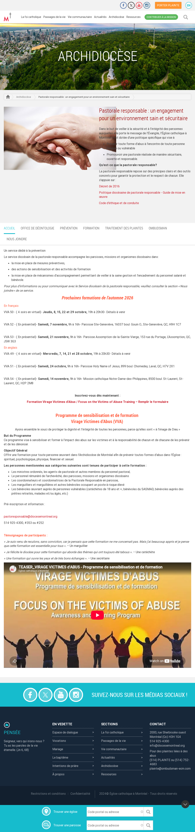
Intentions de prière (65, 766)
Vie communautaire (80, 17)
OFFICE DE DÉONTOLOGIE (37, 228)
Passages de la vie (54, 17)
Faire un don (112, 5)
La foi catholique (31, 17)
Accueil (9, 228)
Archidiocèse (116, 17)
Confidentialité (80, 793)
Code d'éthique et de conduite (119, 203)
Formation (91, 228)
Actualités (100, 17)
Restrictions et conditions (48, 793)
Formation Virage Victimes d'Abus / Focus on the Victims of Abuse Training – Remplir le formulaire (97, 402)
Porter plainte (168, 5)
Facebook (123, 5)
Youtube (139, 5)
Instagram (146, 5)
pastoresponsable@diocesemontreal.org (30, 516)
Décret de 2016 (109, 186)
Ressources (133, 17)
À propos (58, 774)
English (188, 5)
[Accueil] (7, 17)
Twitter (131, 5)
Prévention (69, 228)
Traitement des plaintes (124, 228)
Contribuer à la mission (161, 17)
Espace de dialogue (65, 732)
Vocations (59, 741)
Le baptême (60, 757)
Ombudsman (158, 228)
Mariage (57, 749)
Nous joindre (17, 239)
